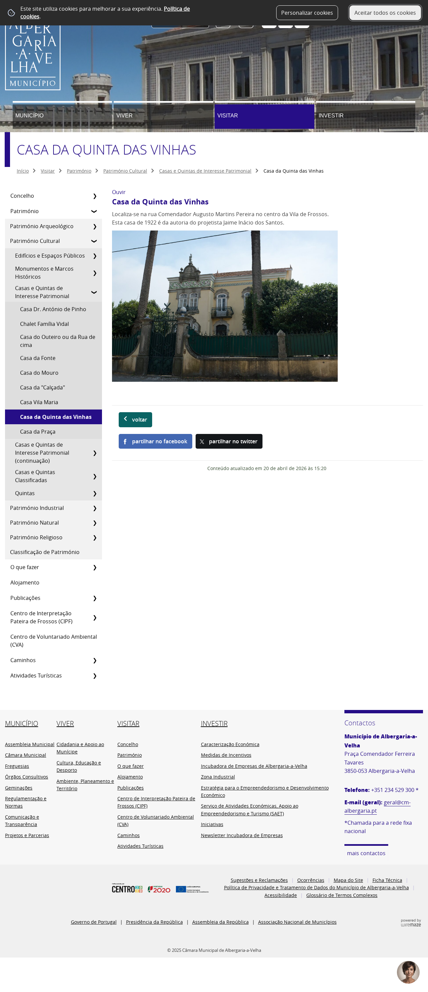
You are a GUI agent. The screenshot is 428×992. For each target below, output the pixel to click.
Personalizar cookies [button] (307, 12)
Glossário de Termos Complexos (342, 895)
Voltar (139, 419)
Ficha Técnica (387, 880)
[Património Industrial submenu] (94, 508)
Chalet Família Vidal (44, 324)
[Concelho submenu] (94, 195)
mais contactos (366, 853)
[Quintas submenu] (94, 493)
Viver (124, 115)
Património (79, 171)
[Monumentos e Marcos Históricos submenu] (94, 272)
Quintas (25, 493)
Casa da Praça (38, 431)
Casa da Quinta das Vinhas (56, 417)
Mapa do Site (348, 880)
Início (23, 171)
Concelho (22, 195)
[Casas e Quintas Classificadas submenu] (94, 476)
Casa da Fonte (38, 358)
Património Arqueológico (42, 226)
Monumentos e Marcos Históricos (44, 272)
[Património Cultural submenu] (94, 241)
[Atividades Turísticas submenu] (94, 675)
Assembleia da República (220, 922)
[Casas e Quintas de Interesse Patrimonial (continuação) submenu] (94, 452)
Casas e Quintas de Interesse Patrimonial (205, 171)
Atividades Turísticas (36, 675)
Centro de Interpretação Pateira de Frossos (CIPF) (41, 617)
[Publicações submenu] (94, 598)
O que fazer (24, 567)
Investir (331, 115)
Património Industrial (37, 508)
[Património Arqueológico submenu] (94, 226)
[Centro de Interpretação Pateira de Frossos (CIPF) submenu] (94, 617)
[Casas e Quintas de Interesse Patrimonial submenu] (94, 292)
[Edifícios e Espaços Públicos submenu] (94, 255)
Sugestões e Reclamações (259, 880)
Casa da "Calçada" (42, 387)
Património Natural (34, 522)
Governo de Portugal (94, 922)
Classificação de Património (45, 552)
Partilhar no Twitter (233, 441)
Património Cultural (125, 171)
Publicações (25, 598)
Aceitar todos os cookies (385, 12)
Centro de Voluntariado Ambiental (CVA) (53, 640)
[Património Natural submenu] (94, 522)
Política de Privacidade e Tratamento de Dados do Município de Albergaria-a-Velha (316, 887)
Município (29, 115)
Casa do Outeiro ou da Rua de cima (57, 341)
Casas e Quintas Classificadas (35, 476)
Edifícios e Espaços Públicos (50, 255)
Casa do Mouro (39, 372)
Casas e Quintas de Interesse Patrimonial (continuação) (42, 452)
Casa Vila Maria (39, 402)
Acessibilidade (280, 895)
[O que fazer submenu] (94, 567)
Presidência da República (154, 922)
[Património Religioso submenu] (94, 537)
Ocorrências (310, 880)
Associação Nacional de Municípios (297, 922)
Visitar (227, 115)
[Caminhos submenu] (94, 660)
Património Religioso (36, 537)
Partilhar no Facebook (159, 441)
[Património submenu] (94, 211)
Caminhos (23, 660)
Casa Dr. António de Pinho (53, 309)
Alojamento (24, 582)
